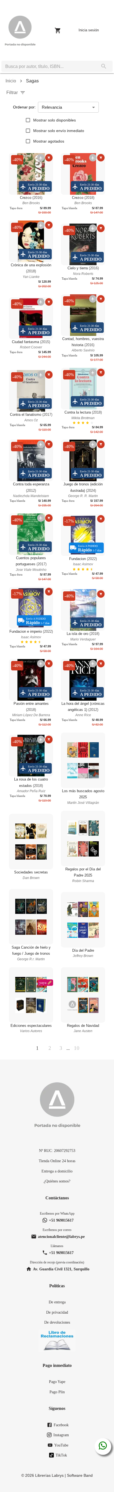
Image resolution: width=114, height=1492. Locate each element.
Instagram (61, 1435)
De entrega (57, 1302)
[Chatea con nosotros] (103, 1446)
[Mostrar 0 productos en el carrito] (58, 30)
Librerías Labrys (49, 1475)
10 (76, 1048)
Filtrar (12, 92)
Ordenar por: (24, 107)
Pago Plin (57, 1392)
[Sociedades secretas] (31, 841)
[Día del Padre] (83, 920)
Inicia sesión (89, 30)
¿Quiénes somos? (57, 1181)
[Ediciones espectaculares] (31, 995)
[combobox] (48, 66)
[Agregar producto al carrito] (49, 157)
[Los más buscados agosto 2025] (83, 760)
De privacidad (57, 1312)
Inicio (11, 80)
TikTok (61, 1455)
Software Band (80, 1475)
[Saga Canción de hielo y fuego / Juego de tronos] (31, 916)
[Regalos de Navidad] (83, 995)
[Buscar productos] (104, 66)
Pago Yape (57, 1381)
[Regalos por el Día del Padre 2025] (83, 838)
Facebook (61, 1425)
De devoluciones (57, 1322)
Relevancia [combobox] (52, 107)
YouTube (61, 1445)
